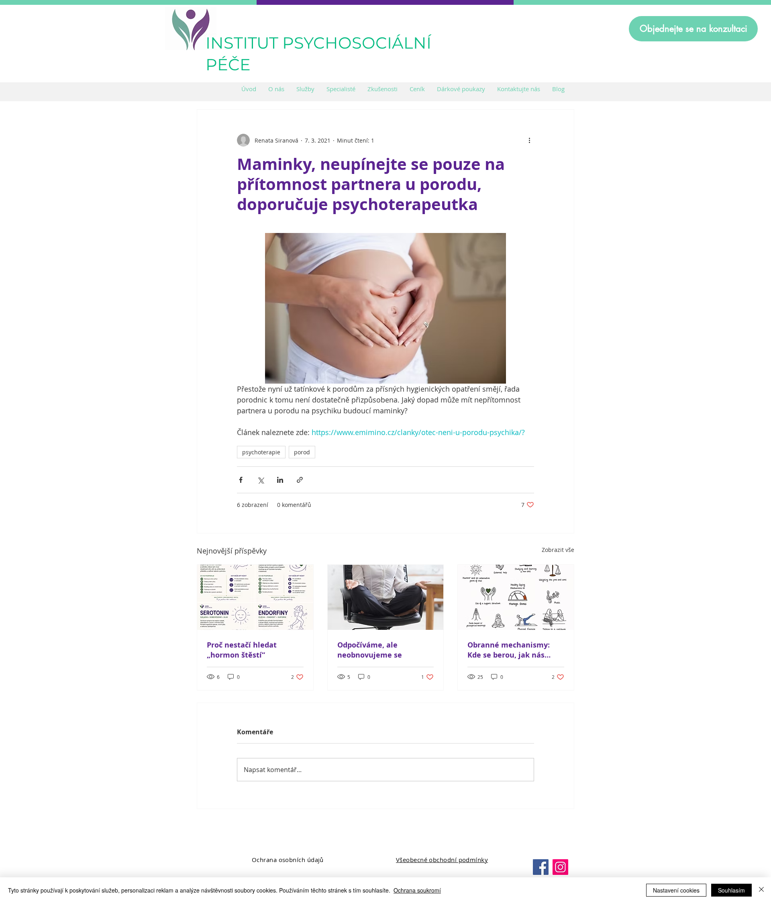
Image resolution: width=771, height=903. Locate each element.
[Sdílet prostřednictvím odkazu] (300, 480)
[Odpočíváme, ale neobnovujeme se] (386, 597)
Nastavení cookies (676, 890)
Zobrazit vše (558, 550)
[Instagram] (560, 867)
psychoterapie (261, 452)
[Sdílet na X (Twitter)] (260, 480)
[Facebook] (541, 867)
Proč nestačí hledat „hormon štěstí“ (242, 650)
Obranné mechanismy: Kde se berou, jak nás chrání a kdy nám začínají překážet (514, 650)
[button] (305, 89)
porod (302, 452)
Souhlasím (731, 890)
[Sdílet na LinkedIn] (280, 480)
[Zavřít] (761, 890)
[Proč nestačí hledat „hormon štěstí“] (255, 597)
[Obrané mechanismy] (516, 597)
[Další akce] (529, 140)
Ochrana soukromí (417, 890)
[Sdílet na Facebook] (241, 480)
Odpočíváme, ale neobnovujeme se (369, 650)
